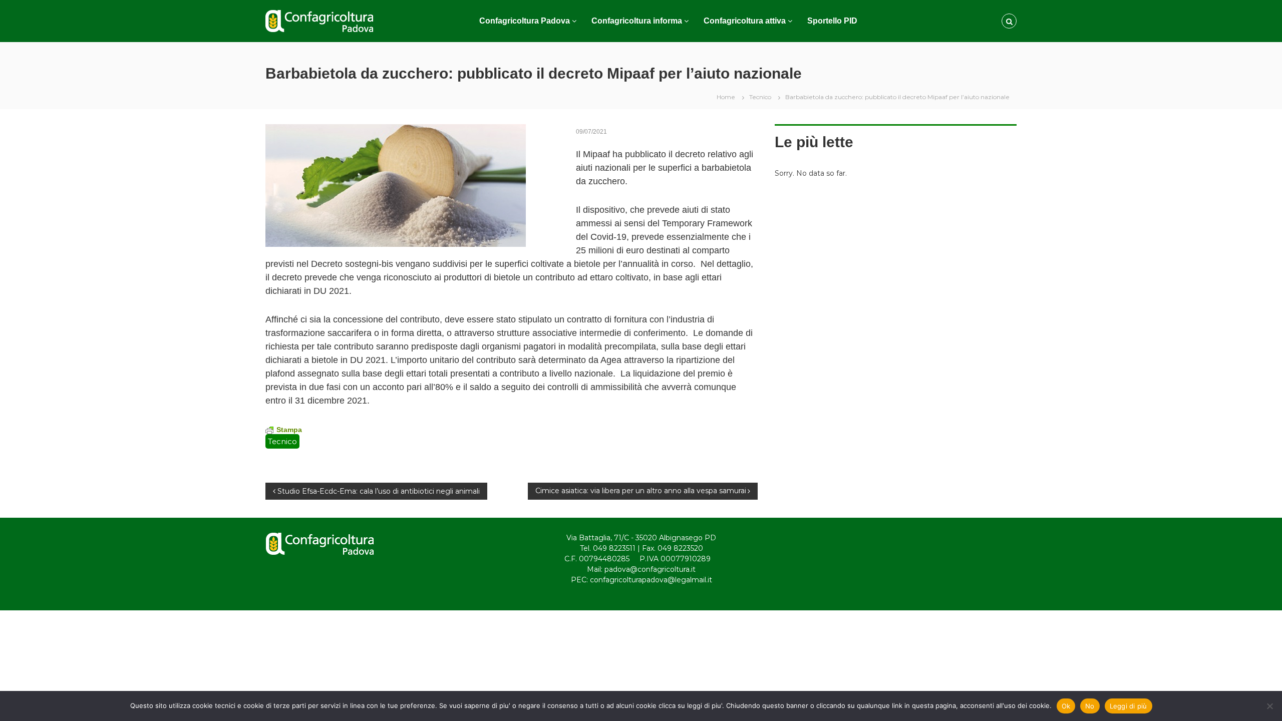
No (1090, 706)
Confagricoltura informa (636, 21)
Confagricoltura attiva (745, 21)
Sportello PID (832, 21)
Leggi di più (1128, 706)
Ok (1066, 706)
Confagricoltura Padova (524, 21)
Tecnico (760, 97)
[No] (1269, 706)
